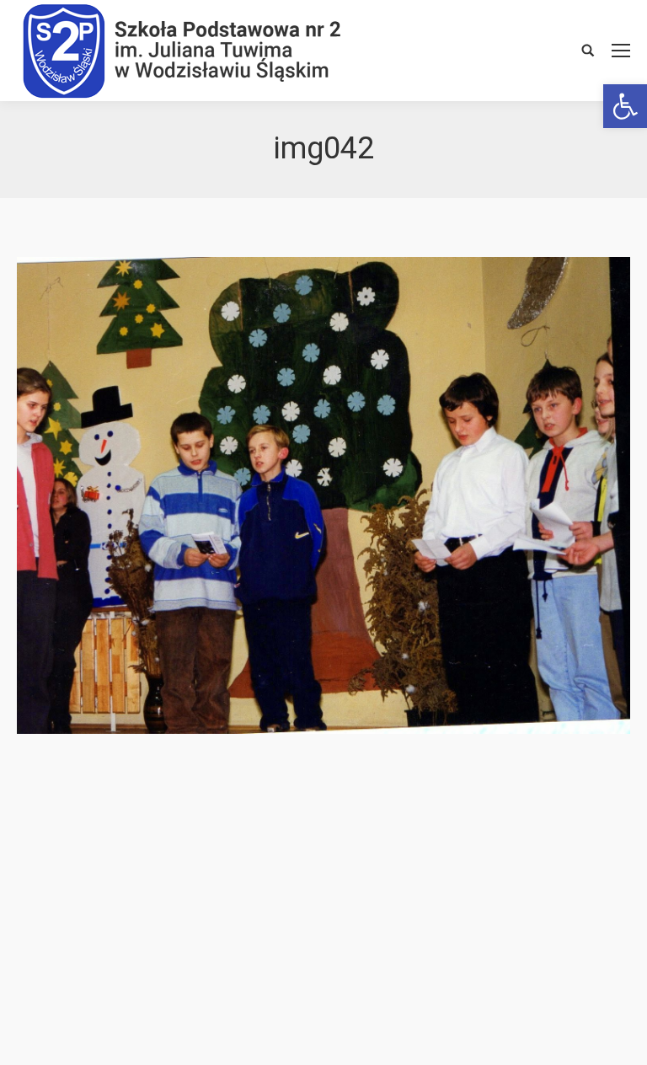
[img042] (323, 495)
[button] (625, 106)
